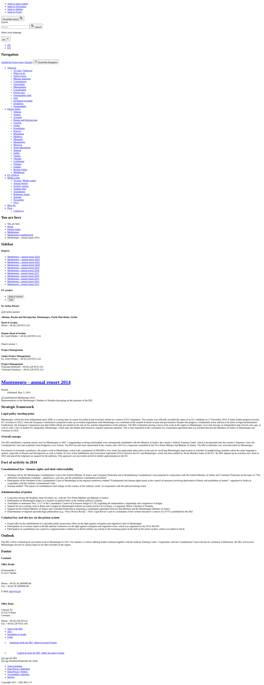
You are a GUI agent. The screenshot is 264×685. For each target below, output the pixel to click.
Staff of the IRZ (15, 629)
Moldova (17, 136)
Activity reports (20, 186)
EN (4, 40)
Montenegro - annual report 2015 (23, 278)
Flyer (15, 202)
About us (11, 67)
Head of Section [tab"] (16, 296)
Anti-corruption (14, 666)
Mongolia (18, 139)
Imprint (10, 677)
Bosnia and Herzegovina (25, 120)
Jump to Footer (14, 12)
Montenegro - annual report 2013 (23, 284)
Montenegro (19, 142)
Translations (19, 191)
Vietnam (17, 164)
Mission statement (22, 79)
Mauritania (18, 134)
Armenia (17, 117)
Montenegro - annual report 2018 (23, 270)
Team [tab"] (11, 300)
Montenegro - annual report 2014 (23, 281)
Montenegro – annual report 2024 (23, 256)
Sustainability (19, 106)
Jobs (15, 98)
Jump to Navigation (16, 6)
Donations (18, 103)
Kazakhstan (19, 128)
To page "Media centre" (25, 180)
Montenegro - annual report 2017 (23, 273)
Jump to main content (17, 3)
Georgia (17, 123)
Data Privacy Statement (18, 669)
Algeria (17, 114)
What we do (19, 73)
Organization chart (22, 95)
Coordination (19, 90)
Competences (19, 81)
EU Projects (13, 175)
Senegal (17, 150)
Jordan (16, 125)
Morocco (17, 145)
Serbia (16, 153)
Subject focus (19, 76)
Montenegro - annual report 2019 (23, 267)
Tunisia (16, 156)
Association (19, 84)
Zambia (17, 167)
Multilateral (18, 172)
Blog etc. (11, 205)
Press (9, 208)
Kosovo (17, 131)
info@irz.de (15, 591)
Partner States (13, 109)
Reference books (21, 194)
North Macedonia (21, 147)
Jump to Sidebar (15, 9)
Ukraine (17, 158)
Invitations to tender (23, 101)
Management (19, 87)
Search (4, 22)
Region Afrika (20, 169)
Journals (17, 197)
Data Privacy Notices (17, 671)
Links (10, 637)
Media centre (13, 178)
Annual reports (20, 183)
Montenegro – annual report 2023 (23, 259)
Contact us (18, 211)
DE (9, 45)
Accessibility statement (18, 674)
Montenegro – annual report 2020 (23, 265)
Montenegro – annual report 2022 (23, 262)
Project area (19, 92)
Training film (19, 189)
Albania (17, 112)
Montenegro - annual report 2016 (23, 276)
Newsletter (18, 200)
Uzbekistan (18, 161)
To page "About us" (23, 70)
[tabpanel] (132, 325)
